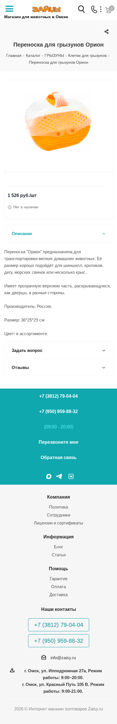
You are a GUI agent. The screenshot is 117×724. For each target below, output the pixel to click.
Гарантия (58, 578)
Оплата (58, 586)
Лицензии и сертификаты (58, 522)
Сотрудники (58, 515)
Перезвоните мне (58, 442)
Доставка (58, 594)
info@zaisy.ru (63, 657)
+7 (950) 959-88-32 (58, 411)
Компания (58, 496)
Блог (58, 546)
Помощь (58, 568)
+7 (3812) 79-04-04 (58, 396)
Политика (58, 507)
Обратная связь (59, 457)
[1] (58, 121)
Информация (58, 536)
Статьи (59, 554)
